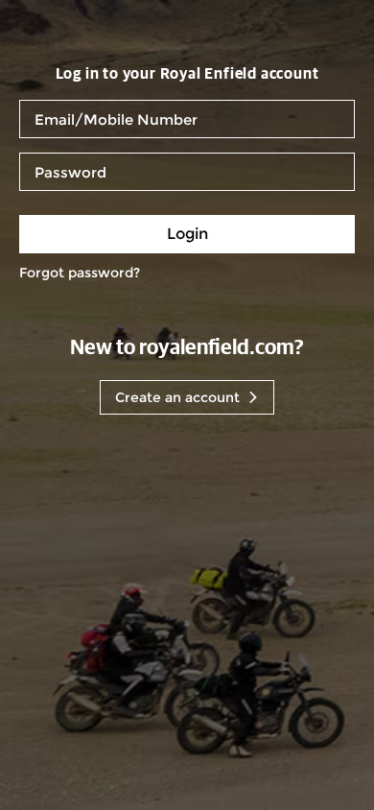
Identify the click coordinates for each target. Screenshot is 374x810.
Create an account (177, 397)
